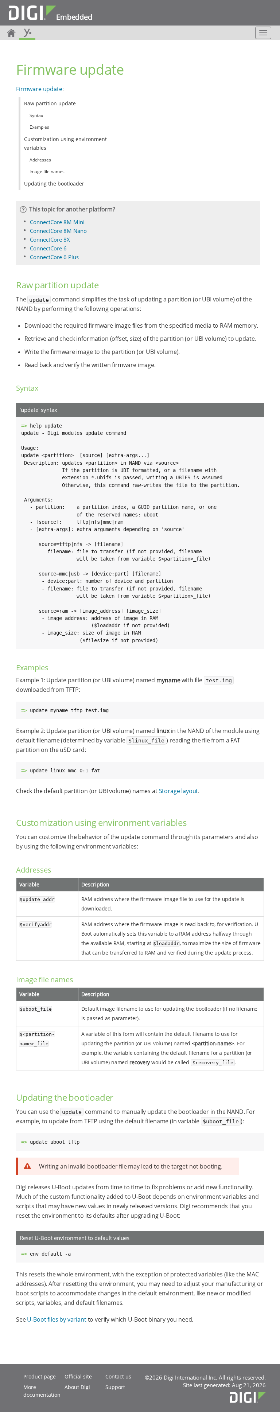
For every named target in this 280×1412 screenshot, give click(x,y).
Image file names (47, 171)
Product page (39, 1376)
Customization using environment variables (65, 143)
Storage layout (178, 791)
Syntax (36, 115)
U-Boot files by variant (56, 1319)
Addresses (40, 160)
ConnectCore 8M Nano (58, 230)
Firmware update (39, 89)
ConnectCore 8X (50, 239)
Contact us (118, 1376)
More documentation (42, 1391)
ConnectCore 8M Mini (57, 222)
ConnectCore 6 (48, 248)
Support (115, 1387)
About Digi (77, 1387)
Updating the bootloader (54, 183)
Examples (39, 127)
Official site (78, 1376)
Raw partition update (50, 103)
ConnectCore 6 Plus (54, 257)
